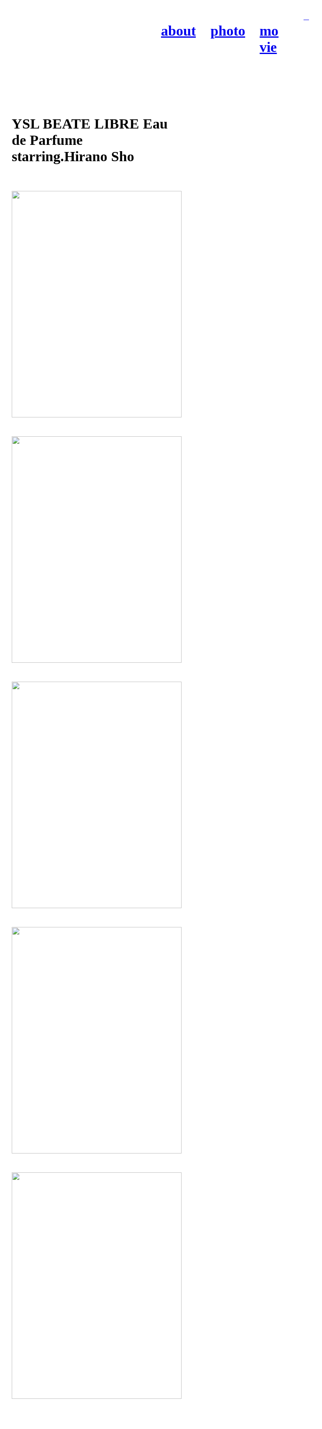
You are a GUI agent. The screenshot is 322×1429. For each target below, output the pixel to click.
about (178, 31)
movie (269, 39)
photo (227, 31)
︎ (306, 17)
